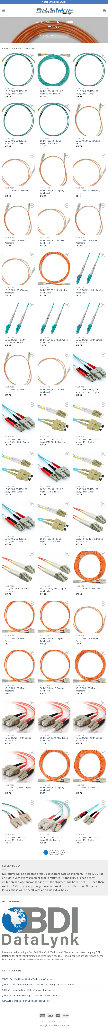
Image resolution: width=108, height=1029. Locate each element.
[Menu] (3, 10)
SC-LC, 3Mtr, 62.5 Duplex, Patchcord (87, 689)
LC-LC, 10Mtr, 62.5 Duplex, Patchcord (88, 142)
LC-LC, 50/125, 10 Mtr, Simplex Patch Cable (14, 341)
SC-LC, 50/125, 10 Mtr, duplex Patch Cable (54, 739)
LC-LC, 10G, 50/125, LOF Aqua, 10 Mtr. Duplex (51, 92)
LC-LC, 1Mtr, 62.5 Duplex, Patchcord (52, 192)
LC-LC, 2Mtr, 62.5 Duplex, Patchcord (16, 241)
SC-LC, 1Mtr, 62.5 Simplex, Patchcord (88, 639)
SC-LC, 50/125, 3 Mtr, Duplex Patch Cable (89, 739)
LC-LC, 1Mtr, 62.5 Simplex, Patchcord (88, 192)
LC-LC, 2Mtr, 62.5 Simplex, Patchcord (52, 241)
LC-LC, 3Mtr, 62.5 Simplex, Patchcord (16, 291)
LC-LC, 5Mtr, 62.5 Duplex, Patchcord (16, 391)
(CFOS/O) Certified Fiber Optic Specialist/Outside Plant (30, 995)
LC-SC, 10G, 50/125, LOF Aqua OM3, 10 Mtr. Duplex (16, 440)
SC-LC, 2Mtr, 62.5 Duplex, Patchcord (16, 689)
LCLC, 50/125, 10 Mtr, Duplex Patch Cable (89, 540)
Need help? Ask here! (58, 1021)
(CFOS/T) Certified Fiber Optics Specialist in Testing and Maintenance (38, 984)
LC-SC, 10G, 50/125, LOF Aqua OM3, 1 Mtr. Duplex (87, 391)
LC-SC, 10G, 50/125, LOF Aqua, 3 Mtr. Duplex (15, 490)
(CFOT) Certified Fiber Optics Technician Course (27, 979)
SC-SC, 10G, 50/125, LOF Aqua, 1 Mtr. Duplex (15, 838)
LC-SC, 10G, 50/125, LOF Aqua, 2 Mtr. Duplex (87, 440)
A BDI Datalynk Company (54, 2)
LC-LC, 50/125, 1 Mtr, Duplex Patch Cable (53, 291)
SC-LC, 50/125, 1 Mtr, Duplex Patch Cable (17, 739)
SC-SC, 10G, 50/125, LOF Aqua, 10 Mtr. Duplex (51, 838)
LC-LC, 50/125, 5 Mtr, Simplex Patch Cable (89, 341)
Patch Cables (43, 22)
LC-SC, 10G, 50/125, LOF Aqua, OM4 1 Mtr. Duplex (52, 540)
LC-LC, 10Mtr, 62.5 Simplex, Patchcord (17, 192)
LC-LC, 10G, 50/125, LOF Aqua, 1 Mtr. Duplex (15, 92)
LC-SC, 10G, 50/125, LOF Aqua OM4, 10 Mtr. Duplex (52, 440)
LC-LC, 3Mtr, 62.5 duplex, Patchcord (87, 241)
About (43, 1021)
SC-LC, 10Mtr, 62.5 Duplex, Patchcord (88, 590)
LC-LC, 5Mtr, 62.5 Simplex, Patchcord (52, 391)
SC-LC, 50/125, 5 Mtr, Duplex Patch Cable (17, 789)
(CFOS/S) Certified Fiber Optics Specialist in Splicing (28, 990)
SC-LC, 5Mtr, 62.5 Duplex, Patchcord (52, 789)
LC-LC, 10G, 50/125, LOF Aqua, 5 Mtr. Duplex (51, 142)
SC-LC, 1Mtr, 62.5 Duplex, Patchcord (16, 639)
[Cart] (104, 10)
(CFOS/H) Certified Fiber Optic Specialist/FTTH (26, 1000)
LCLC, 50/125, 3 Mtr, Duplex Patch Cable (17, 590)
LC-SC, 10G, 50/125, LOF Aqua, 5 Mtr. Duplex (87, 490)
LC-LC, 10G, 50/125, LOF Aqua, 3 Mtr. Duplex (15, 142)
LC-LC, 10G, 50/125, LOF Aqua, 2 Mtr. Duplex (87, 92)
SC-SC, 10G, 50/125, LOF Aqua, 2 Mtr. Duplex (87, 838)
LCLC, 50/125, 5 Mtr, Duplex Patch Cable (53, 590)
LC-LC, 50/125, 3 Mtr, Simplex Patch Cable (54, 341)
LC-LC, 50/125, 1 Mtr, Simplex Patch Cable (89, 291)
